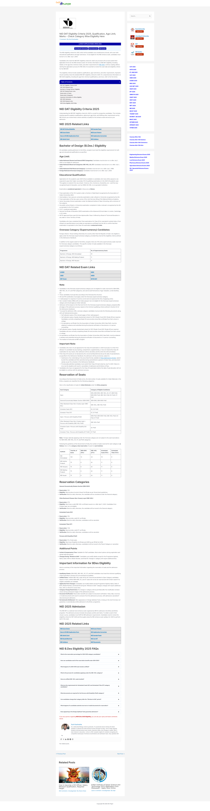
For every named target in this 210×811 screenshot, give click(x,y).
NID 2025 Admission (65, 99)
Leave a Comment (96, 790)
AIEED (92, 275)
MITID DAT (94, 279)
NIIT (136, 44)
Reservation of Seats (65, 93)
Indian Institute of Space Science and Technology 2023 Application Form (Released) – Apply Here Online (105, 786)
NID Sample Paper (96, 129)
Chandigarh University (81, 48)
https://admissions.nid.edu (108, 358)
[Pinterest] (68, 739)
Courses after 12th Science (138, 139)
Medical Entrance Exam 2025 (138, 157)
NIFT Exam (63, 279)
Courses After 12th (135, 137)
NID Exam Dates (65, 132)
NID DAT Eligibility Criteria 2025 (68, 85)
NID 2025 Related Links (66, 87)
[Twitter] (63, 739)
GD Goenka (102, 48)
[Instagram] (72, 739)
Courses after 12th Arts (136, 145)
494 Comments (63, 791)
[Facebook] (61, 739)
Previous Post (61, 753)
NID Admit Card (64, 139)
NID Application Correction (99, 136)
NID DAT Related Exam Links (67, 91)
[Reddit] (70, 739)
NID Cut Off (94, 638)
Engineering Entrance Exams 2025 (140, 154)
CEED (61, 275)
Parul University (93, 48)
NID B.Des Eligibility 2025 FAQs (68, 103)
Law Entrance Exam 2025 (137, 160)
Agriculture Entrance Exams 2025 (140, 165)
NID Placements (95, 642)
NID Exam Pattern (96, 132)
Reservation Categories (66, 95)
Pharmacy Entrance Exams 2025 (139, 163)
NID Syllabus (94, 139)
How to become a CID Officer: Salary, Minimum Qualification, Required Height (73, 786)
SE (91, 272)
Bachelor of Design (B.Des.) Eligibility (70, 89)
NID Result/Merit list (66, 638)
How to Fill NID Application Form (69, 136)
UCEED (62, 272)
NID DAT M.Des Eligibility (67, 129)
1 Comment (62, 39)
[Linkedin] (65, 739)
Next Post (121, 753)
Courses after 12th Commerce (138, 142)
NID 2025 (102, 64)
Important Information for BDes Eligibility (71, 97)
